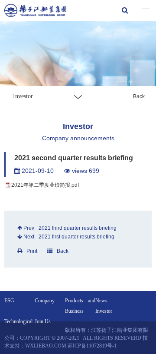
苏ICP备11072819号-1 (92, 346)
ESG (9, 301)
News (101, 301)
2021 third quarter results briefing (78, 228)
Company (45, 301)
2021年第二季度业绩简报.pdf (45, 185)
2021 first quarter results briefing (76, 237)
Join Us (43, 321)
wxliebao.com (45, 346)
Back (139, 96)
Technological (18, 321)
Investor (103, 311)
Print (31, 251)
